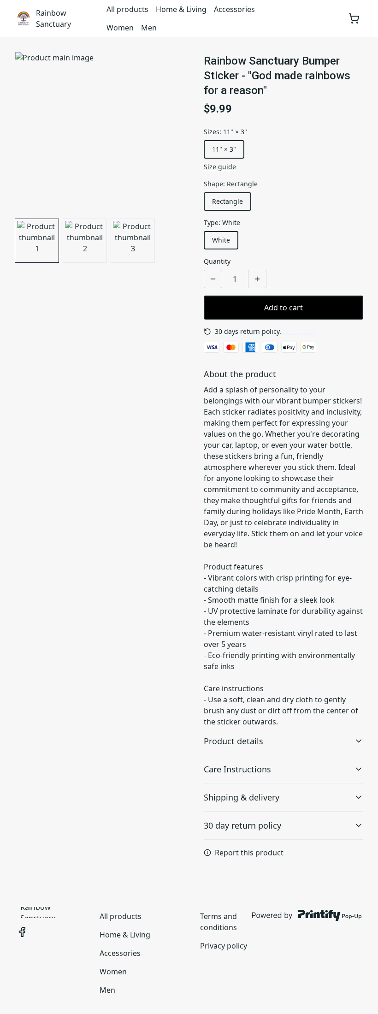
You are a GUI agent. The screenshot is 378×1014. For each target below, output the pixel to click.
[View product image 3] (133, 241)
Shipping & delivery (241, 797)
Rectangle (227, 201)
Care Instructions (237, 769)
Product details (233, 741)
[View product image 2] (85, 241)
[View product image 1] (37, 241)
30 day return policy (242, 825)
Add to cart (283, 307)
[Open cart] (354, 18)
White (221, 240)
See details (300, 331)
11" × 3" (224, 149)
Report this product (249, 853)
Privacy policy (223, 946)
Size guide (220, 166)
